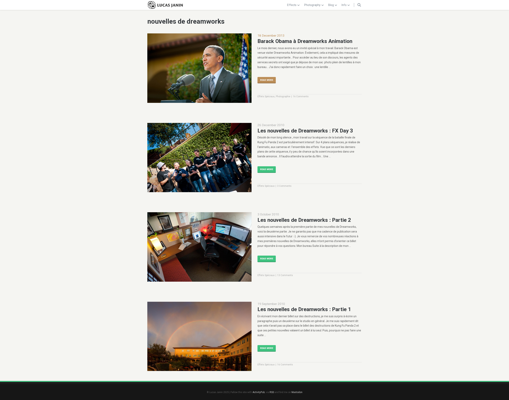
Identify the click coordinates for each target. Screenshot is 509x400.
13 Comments (285, 275)
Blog (331, 5)
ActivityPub (259, 392)
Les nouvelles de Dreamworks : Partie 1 (304, 309)
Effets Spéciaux (266, 96)
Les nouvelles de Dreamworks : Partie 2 (304, 220)
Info (344, 5)
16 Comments (301, 96)
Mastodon (296, 392)
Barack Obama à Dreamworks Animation (304, 41)
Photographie (283, 96)
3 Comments (284, 186)
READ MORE (266, 80)
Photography (312, 5)
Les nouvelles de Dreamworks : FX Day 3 (305, 131)
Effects (291, 5)
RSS (272, 392)
